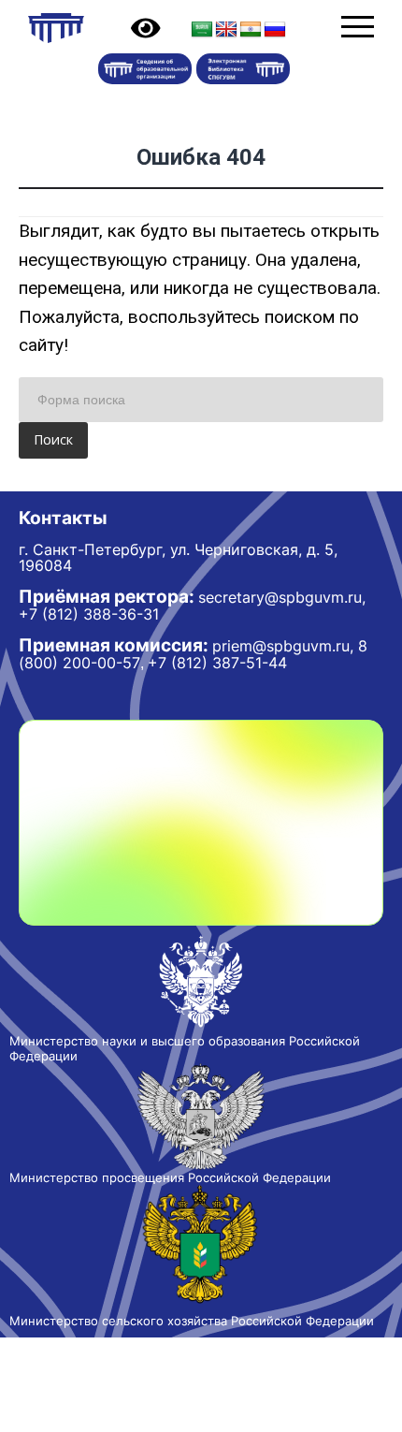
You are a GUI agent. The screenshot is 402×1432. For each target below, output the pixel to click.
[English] (226, 30)
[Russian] (275, 30)
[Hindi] (250, 30)
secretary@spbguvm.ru (280, 597)
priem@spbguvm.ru (281, 645)
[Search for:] (201, 399)
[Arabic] (202, 30)
